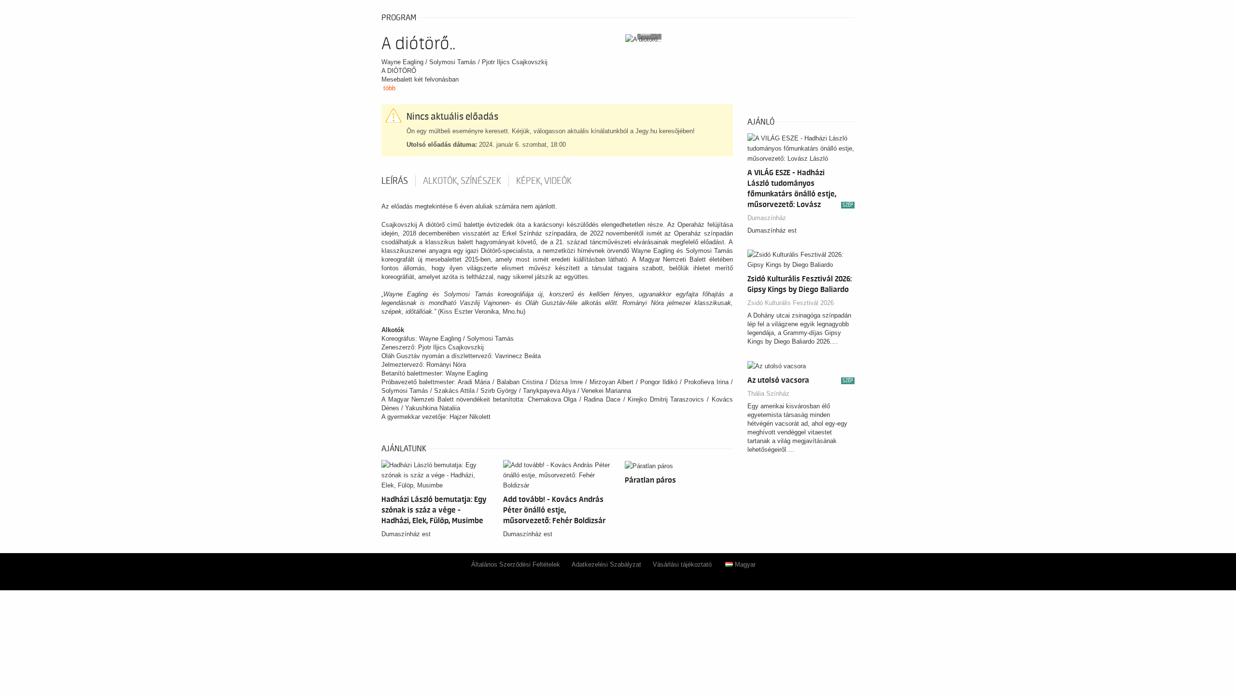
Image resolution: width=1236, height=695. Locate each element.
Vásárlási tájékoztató (682, 564)
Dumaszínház (766, 218)
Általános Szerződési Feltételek (515, 564)
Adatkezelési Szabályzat (606, 564)
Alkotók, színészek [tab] (462, 181)
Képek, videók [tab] (544, 181)
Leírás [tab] (394, 181)
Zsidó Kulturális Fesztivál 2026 (790, 302)
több (389, 88)
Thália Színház (768, 393)
